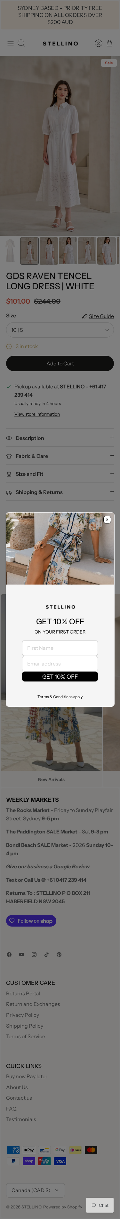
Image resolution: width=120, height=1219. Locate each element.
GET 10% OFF (60, 676)
